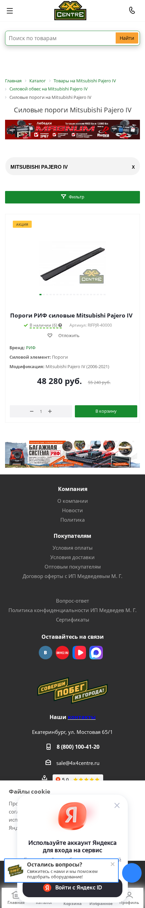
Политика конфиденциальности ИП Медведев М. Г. (72, 610)
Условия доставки (72, 557)
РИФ (30, 348)
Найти (127, 38)
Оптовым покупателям (73, 566)
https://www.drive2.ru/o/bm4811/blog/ (62, 652)
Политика (72, 519)
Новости (72, 510)
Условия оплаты (73, 547)
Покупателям (72, 536)
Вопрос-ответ (72, 600)
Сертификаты (72, 619)
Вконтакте (45, 652)
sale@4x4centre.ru (77, 763)
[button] (40, 294)
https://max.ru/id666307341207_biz (96, 652)
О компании (72, 500)
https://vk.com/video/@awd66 (79, 652)
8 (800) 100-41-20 (78, 746)
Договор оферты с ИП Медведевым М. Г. (72, 576)
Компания (72, 489)
